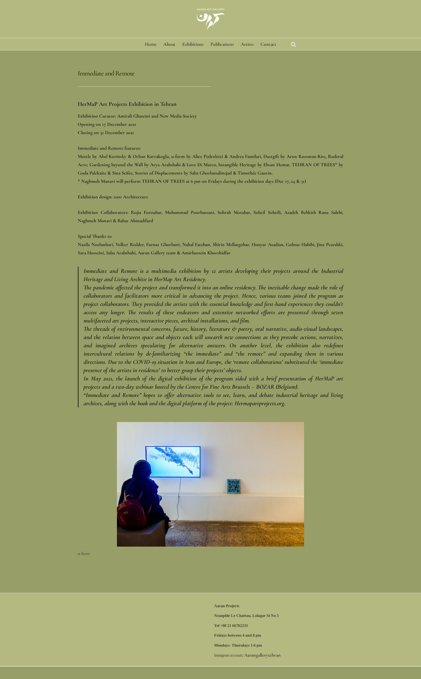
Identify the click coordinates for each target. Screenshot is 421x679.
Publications (222, 44)
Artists (247, 44)
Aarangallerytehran (262, 655)
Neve (76, 673)
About (169, 44)
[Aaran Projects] (210, 19)
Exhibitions (193, 44)
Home (150, 44)
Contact (268, 44)
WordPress (113, 673)
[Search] (293, 44)
